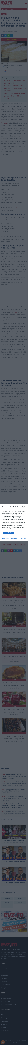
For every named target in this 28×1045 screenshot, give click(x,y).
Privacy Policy (22, 538)
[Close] (25, 507)
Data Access (14, 538)
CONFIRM (8, 532)
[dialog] (14, 522)
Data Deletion (5, 538)
